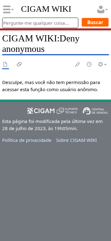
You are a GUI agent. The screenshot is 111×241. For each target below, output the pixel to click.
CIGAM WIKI (46, 9)
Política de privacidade (26, 140)
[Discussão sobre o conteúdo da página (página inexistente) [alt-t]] (19, 64)
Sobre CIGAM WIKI (76, 140)
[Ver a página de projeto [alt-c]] (5, 64)
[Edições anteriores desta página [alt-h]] (89, 64)
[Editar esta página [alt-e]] (78, 64)
